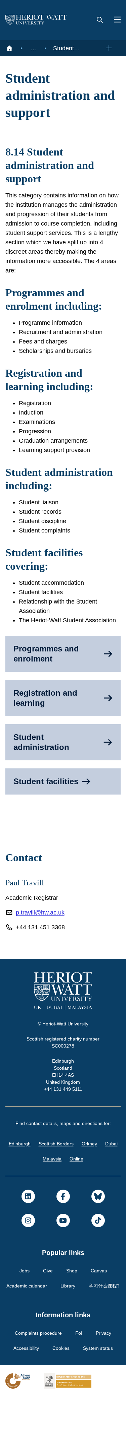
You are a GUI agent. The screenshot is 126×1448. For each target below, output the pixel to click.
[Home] (9, 48)
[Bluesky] (98, 1232)
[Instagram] (28, 1256)
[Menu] (115, 20)
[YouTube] (63, 1256)
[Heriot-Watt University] (36, 20)
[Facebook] (63, 1232)
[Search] (100, 20)
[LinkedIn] (28, 1232)
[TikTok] (98, 1256)
